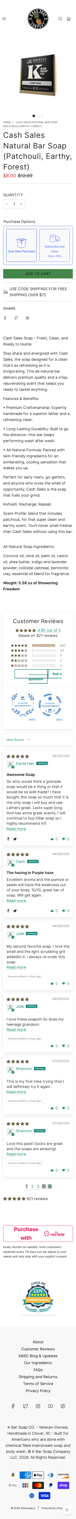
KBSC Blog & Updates (38, 1356)
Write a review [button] (31, 674)
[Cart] (68, 18)
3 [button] (38, 1186)
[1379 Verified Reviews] (38, 1313)
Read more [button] (16, 829)
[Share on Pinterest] (27, 318)
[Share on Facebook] (5, 318)
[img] (18, 756)
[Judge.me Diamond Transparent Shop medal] (50, 705)
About (38, 1342)
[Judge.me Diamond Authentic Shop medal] (22, 705)
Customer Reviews (38, 1349)
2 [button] (32, 1186)
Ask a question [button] (45, 676)
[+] (21, 204)
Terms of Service (38, 1383)
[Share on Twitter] (16, 318)
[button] (34, 116)
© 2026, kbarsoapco (23, 1508)
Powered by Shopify (53, 1508)
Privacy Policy (38, 1391)
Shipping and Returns (38, 1377)
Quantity (13, 195)
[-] (7, 204)
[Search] (60, 18)
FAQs (38, 1370)
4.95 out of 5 (49, 630)
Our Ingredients (38, 1363)
